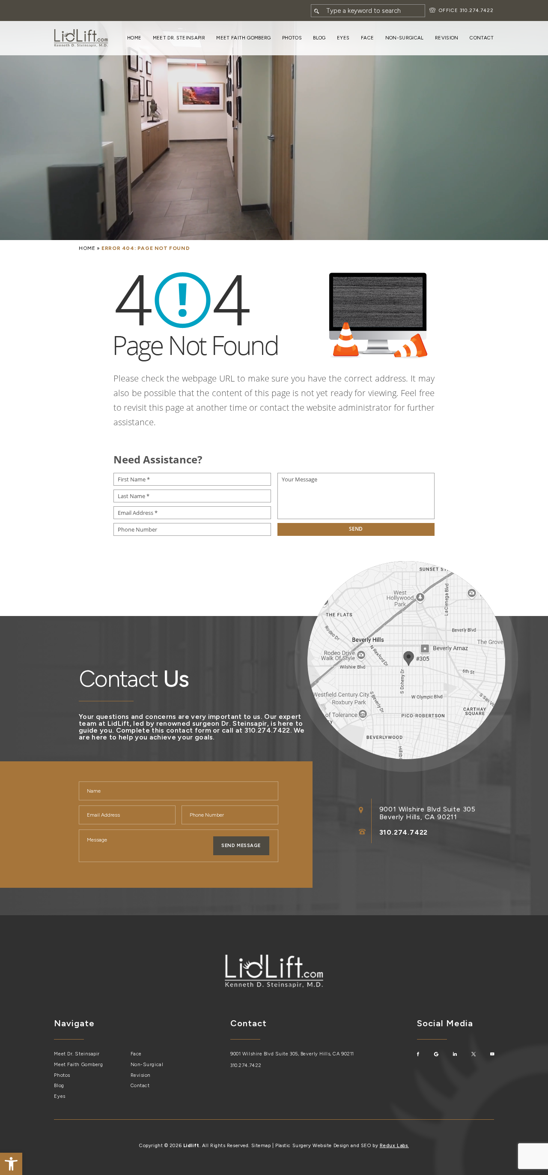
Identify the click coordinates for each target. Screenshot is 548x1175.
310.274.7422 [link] (477, 10)
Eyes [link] (343, 38)
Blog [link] (319, 38)
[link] (11, 1164)
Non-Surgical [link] (404, 38)
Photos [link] (292, 38)
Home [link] (134, 38)
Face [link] (367, 38)
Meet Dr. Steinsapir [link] (179, 38)
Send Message (241, 845)
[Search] (316, 11)
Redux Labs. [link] (394, 1145)
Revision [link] (447, 38)
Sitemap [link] (261, 1145)
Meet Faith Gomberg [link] (243, 38)
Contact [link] (482, 38)
